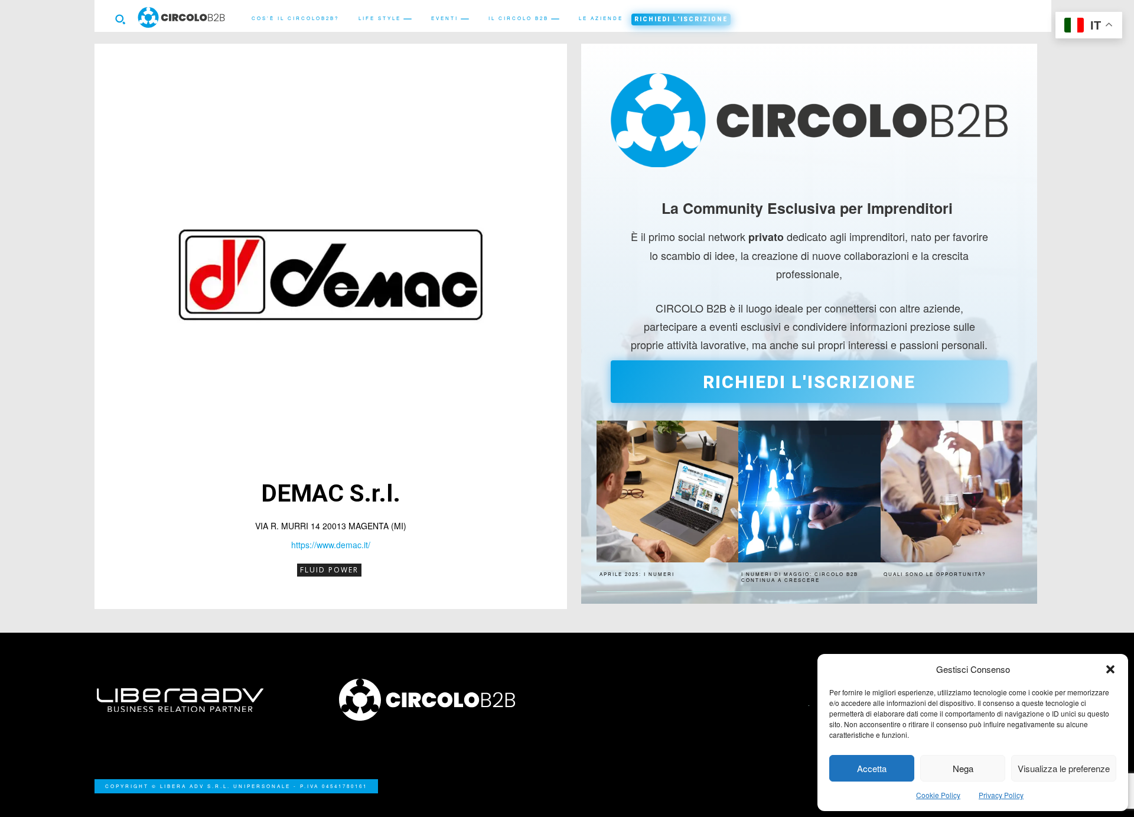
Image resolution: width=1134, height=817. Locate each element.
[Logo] (446, 700)
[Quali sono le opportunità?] (951, 491)
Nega (963, 768)
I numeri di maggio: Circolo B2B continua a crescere (799, 577)
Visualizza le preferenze (1064, 768)
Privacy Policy (1001, 795)
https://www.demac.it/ (330, 545)
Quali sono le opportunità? (935, 574)
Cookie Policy (938, 795)
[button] (1110, 669)
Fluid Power (329, 570)
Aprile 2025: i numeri (636, 574)
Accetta (872, 768)
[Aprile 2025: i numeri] (667, 491)
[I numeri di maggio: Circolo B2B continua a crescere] (809, 491)
